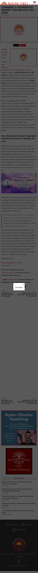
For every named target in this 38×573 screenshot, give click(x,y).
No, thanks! (19, 287)
